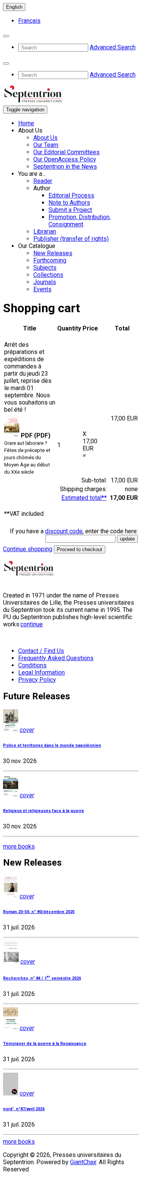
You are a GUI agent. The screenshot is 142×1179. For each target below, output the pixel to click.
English (14, 7)
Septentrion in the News (65, 166)
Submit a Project (70, 209)
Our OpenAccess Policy (64, 159)
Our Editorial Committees (66, 152)
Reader (42, 181)
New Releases (52, 253)
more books (19, 846)
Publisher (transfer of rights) (71, 238)
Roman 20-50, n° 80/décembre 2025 (39, 911)
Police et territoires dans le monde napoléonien (52, 745)
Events (42, 289)
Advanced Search (113, 47)
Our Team (45, 145)
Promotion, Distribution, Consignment (79, 220)
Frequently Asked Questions (56, 658)
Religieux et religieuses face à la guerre (43, 810)
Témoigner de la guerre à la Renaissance (44, 1043)
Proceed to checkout (79, 549)
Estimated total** (84, 497)
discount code (64, 531)
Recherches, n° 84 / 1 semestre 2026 (42, 978)
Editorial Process (71, 195)
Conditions (32, 665)
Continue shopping (27, 549)
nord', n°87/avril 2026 (24, 1108)
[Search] (6, 36)
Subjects (44, 267)
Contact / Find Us (41, 650)
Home (26, 123)
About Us (45, 137)
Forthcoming (49, 260)
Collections (48, 274)
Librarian (44, 231)
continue (31, 624)
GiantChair (83, 1162)
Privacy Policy (37, 679)
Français (29, 20)
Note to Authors (69, 202)
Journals (44, 282)
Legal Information (41, 672)
